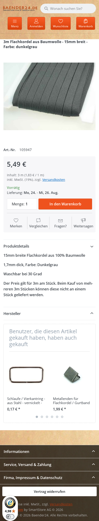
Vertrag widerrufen (49, 491)
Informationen (16, 451)
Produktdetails (16, 246)
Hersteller (12, 313)
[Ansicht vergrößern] (49, 96)
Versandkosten (53, 179)
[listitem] (49, 96)
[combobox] (68, 8)
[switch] (10, 516)
